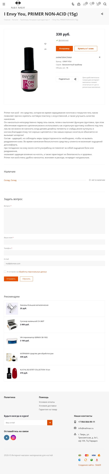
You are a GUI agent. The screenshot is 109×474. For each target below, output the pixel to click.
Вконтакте (6, 437)
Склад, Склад (10, 180)
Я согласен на (27, 271)
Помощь (44, 397)
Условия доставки (47, 405)
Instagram (13, 437)
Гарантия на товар (48, 409)
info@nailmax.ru (85, 428)
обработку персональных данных (33, 271)
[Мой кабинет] (78, 4)
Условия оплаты (47, 402)
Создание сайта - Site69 (89, 465)
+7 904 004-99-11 (86, 421)
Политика (9, 397)
